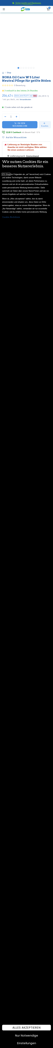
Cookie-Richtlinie (11, 217)
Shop (9, 73)
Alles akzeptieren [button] (26, 1028)
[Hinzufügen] (16, 116)
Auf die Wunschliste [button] (16, 137)
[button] (25, 95)
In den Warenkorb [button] (19, 124)
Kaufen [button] (44, 126)
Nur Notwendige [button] (26, 1036)
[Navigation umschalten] (4, 9)
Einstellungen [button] (26, 1043)
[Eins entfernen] (5, 116)
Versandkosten (25, 100)
